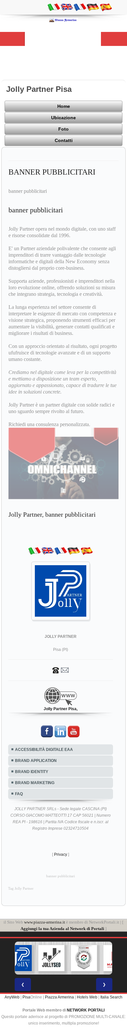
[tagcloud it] (53, 7)
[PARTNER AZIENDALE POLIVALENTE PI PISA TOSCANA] (19, 958)
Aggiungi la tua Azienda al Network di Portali (62, 928)
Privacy (60, 854)
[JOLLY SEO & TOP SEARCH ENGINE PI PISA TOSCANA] (51, 958)
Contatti (64, 140)
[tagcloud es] (105, 7)
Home (63, 106)
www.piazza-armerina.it (44, 922)
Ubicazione (63, 117)
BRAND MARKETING (34, 783)
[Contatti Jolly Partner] (60, 669)
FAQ (19, 794)
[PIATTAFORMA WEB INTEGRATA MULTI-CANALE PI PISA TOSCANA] (84, 958)
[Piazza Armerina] (63, 20)
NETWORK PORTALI (86, 1010)
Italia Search (111, 997)
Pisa (26, 997)
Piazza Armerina (59, 997)
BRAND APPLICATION (36, 760)
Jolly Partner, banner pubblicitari (52, 514)
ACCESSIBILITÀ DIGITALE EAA (44, 749)
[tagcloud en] (66, 7)
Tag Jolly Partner (21, 888)
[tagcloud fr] (79, 7)
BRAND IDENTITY (31, 771)
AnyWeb (12, 997)
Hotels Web (87, 997)
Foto (63, 129)
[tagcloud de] (92, 7)
